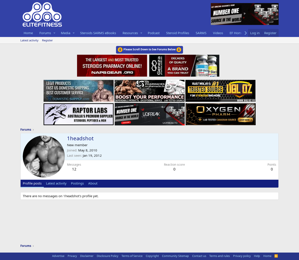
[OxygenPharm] (221, 113)
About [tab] (92, 183)
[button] (54, 33)
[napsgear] (112, 65)
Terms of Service (131, 256)
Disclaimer (86, 256)
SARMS (201, 33)
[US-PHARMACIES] (149, 89)
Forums (45, 33)
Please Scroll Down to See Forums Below (149, 49)
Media (65, 33)
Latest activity (29, 40)
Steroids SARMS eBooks (98, 33)
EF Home (236, 33)
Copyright (152, 256)
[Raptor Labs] (79, 113)
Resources (130, 33)
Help (257, 256)
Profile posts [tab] (32, 183)
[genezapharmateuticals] (183, 65)
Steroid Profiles (177, 33)
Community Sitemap (175, 256)
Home (28, 33)
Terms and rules (219, 256)
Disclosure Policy (107, 256)
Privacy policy (242, 256)
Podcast (154, 33)
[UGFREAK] (150, 113)
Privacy (72, 256)
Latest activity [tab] (56, 183)
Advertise (58, 256)
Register (47, 40)
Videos (218, 33)
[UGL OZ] (220, 89)
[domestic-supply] (79, 89)
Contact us (199, 256)
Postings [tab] (77, 183)
